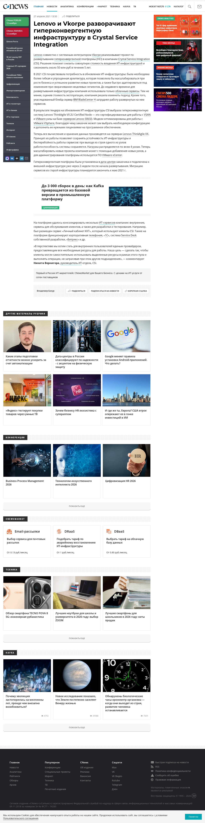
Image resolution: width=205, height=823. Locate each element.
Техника (49, 780)
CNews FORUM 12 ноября (13, 22)
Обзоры (14, 780)
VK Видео (117, 776)
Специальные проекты (57, 771)
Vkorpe (96, 55)
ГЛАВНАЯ (39, 6)
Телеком (10, 123)
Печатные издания (55, 789)
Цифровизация (13, 84)
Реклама (84, 771)
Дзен (114, 789)
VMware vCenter (112, 155)
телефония (95, 235)
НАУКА (126, 6)
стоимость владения (103, 63)
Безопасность (12, 97)
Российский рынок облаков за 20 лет (14, 49)
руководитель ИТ (71, 263)
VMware (41, 119)
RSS (157, 766)
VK (113, 771)
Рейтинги (10, 143)
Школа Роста (12, 41)
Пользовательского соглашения (20, 818)
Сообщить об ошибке (167, 775)
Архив (13, 784)
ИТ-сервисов (107, 222)
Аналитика (67, 6)
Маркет (49, 776)
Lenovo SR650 (83, 119)
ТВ (134, 6)
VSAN (147, 114)
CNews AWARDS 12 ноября (14, 32)
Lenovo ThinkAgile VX (135, 134)
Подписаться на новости (105, 291)
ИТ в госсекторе (13, 103)
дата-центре (108, 162)
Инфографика (12, 149)
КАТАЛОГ (179, 6)
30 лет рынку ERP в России (14, 58)
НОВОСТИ (52, 6)
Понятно (193, 816)
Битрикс (73, 239)
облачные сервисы (127, 91)
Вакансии (85, 776)
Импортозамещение (15, 90)
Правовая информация (168, 779)
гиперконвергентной (67, 59)
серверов (69, 119)
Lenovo (38, 55)
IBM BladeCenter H (84, 99)
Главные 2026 (16, 67)
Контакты (85, 780)
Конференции (52, 767)
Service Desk (128, 235)
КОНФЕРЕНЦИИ (85, 6)
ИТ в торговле (12, 117)
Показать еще (77, 506)
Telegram (117, 784)
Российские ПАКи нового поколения (14, 76)
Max (114, 767)
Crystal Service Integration (134, 59)
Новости (14, 767)
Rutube (116, 780)
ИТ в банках (11, 110)
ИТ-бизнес (11, 136)
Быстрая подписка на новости (172, 762)
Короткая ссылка (137, 291)
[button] (189, 6)
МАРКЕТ (102, 6)
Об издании (86, 767)
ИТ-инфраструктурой (129, 63)
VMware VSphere (44, 123)
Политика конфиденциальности (173, 770)
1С (106, 235)
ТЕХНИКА (115, 6)
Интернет (10, 130)
